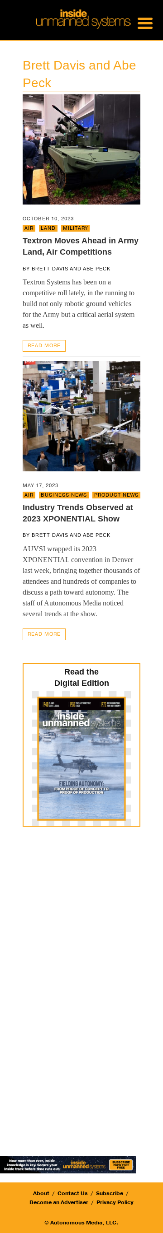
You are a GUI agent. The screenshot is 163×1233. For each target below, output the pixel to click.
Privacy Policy (115, 1202)
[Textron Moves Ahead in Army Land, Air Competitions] (81, 149)
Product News (116, 495)
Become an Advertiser (58, 1202)
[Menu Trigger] (145, 22)
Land (48, 228)
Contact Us (73, 1193)
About (41, 1193)
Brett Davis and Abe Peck (71, 268)
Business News (64, 495)
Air (29, 228)
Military (75, 228)
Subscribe (109, 1193)
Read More (44, 345)
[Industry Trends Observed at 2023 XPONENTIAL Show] (81, 415)
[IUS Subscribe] (68, 1164)
